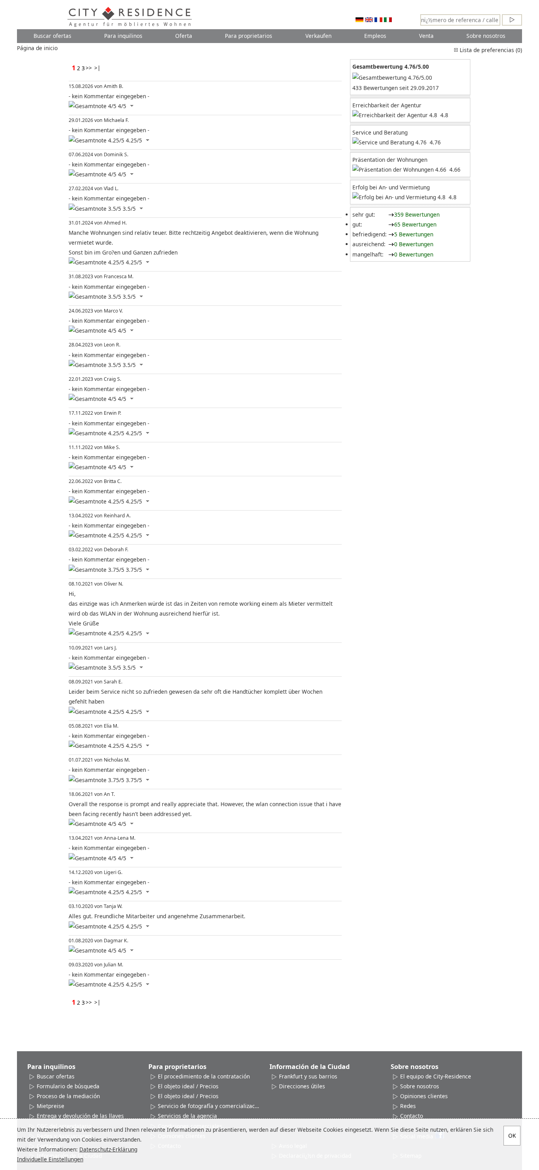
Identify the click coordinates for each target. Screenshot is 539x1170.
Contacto (411, 1115)
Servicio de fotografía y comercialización (209, 1106)
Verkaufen (318, 35)
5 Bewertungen (413, 234)
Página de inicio (37, 48)
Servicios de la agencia (187, 1115)
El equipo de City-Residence (435, 1076)
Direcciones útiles (302, 1086)
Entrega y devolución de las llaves (80, 1115)
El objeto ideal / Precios (188, 1086)
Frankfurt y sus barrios (308, 1076)
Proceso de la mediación (68, 1096)
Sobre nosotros (485, 35)
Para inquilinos (123, 35)
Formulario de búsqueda (68, 1086)
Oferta (183, 35)
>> (89, 67)
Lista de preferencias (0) (490, 50)
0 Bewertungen (413, 244)
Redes (408, 1106)
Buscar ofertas (52, 35)
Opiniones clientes (424, 1096)
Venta (426, 35)
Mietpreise (50, 1106)
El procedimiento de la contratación (204, 1076)
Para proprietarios (248, 35)
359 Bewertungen (417, 214)
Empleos (375, 35)
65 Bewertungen (415, 224)
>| (97, 67)
